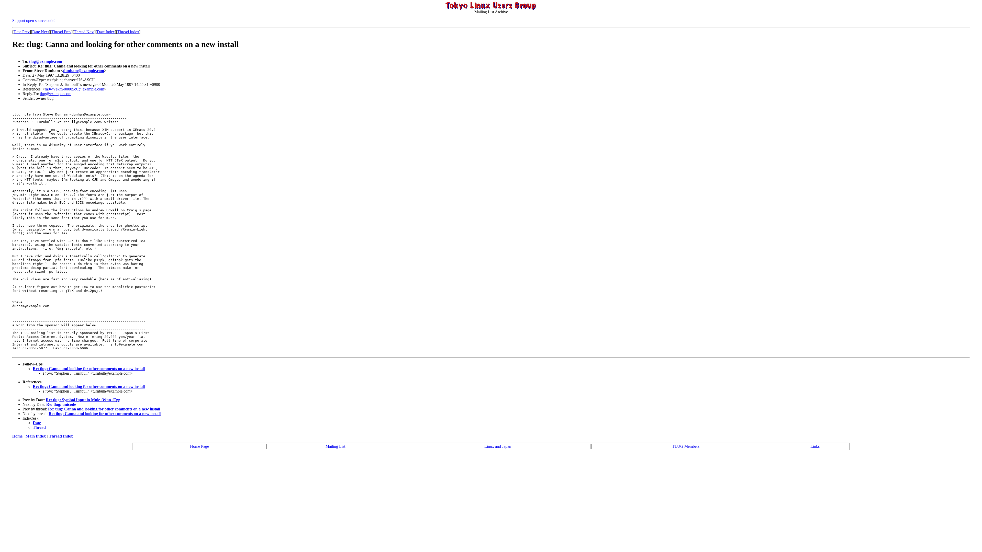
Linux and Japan (497, 446)
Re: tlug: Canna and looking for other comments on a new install (89, 368)
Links (815, 446)
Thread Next (84, 32)
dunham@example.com (83, 70)
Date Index (106, 32)
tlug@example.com (45, 61)
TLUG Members (685, 446)
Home (17, 436)
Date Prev (22, 32)
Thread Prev (61, 32)
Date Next (40, 32)
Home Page (199, 446)
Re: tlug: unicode (61, 404)
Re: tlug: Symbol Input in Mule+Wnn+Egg (83, 400)
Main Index (36, 436)
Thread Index (128, 32)
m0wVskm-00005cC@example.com (74, 89)
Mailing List (335, 446)
